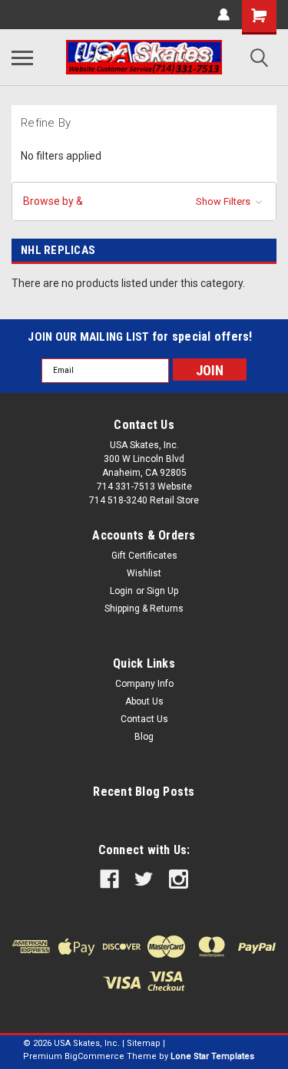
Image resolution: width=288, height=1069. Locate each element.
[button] (144, 201)
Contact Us (144, 719)
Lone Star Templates (212, 1056)
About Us (144, 701)
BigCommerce (94, 1056)
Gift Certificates (144, 555)
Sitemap (144, 1043)
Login (121, 591)
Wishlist (144, 573)
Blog (144, 736)
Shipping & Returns (144, 608)
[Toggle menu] (22, 57)
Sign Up (162, 591)
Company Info (144, 683)
